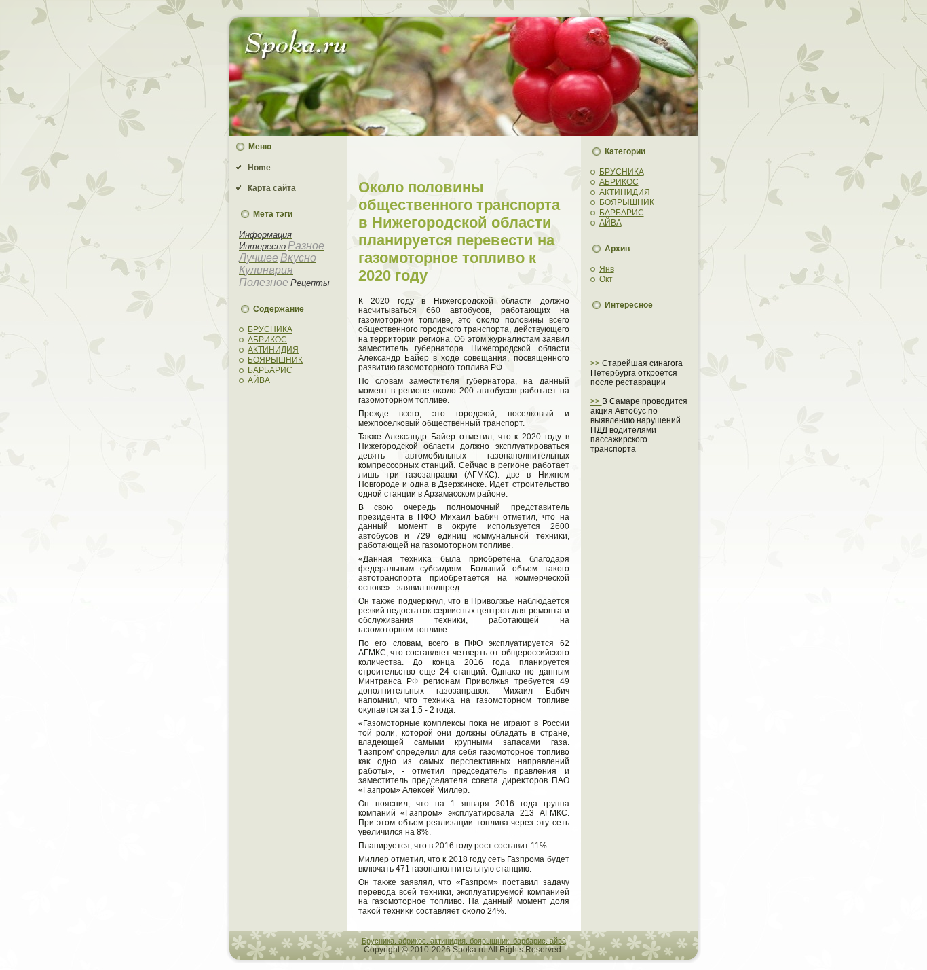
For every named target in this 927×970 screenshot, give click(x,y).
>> (596, 363)
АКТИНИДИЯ (273, 350)
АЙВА (259, 380)
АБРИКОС (267, 339)
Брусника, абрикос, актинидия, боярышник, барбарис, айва (464, 941)
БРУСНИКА (270, 329)
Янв (606, 269)
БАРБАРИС (270, 370)
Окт (606, 279)
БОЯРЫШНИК (275, 360)
